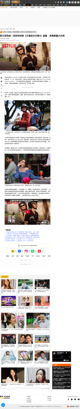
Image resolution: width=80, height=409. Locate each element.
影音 (54, 5)
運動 (32, 5)
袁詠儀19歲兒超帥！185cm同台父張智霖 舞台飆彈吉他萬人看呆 (25, 346)
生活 (44, 5)
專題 (24, 5)
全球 (36, 5)
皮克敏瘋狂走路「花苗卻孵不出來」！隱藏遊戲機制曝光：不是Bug (25, 362)
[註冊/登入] (78, 2)
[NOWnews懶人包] (70, 2)
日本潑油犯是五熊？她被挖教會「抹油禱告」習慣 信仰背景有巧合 (37, 385)
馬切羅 (27, 256)
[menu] (1, 5)
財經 (40, 5)
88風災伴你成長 (13, 7)
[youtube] (64, 2)
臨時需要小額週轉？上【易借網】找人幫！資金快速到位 (37, 330)
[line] (61, 2)
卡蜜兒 (43, 256)
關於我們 (49, 398)
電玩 (48, 5)
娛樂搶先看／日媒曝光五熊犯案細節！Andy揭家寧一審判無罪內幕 (25, 291)
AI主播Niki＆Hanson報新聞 (49, 7)
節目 (58, 5)
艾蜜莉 (7, 256)
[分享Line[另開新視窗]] (1, 81)
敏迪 (22, 256)
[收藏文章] (1, 95)
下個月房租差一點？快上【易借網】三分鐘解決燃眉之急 (42, 291)
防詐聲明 (28, 396)
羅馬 (17, 256)
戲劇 (14, 29)
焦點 (12, 5)
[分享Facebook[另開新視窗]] (1, 77)
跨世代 (21, 7)
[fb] (55, 2)
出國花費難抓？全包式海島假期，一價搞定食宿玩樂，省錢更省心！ (42, 346)
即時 (16, 5)
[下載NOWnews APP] (72, 2)
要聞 (20, 5)
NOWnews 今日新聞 (4, 29)
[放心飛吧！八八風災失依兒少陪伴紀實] (16, 1)
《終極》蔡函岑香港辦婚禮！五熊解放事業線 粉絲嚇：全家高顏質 (25, 308)
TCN (27, 7)
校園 (66, 5)
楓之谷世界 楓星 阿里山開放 (7, 307)
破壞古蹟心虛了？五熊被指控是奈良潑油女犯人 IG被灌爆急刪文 (12, 385)
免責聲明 (28, 398)
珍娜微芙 (50, 256)
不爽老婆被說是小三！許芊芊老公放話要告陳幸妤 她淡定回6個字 (12, 330)
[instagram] (58, 2)
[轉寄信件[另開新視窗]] (1, 85)
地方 (62, 5)
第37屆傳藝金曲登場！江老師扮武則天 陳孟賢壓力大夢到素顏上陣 (42, 308)
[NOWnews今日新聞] (5, 2)
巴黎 (13, 256)
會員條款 (49, 396)
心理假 (38, 7)
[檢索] (75, 2)
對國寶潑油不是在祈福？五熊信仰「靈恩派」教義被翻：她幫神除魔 (8, 291)
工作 (33, 256)
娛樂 (28, 5)
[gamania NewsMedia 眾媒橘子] (73, 406)
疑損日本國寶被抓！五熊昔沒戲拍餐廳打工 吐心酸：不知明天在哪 (8, 363)
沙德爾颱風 (6, 5)
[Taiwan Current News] (67, 2)
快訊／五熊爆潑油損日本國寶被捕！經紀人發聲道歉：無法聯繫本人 (42, 362)
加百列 (37, 256)
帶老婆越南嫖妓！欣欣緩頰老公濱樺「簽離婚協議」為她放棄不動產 (8, 346)
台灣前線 (32, 7)
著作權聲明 (29, 401)
